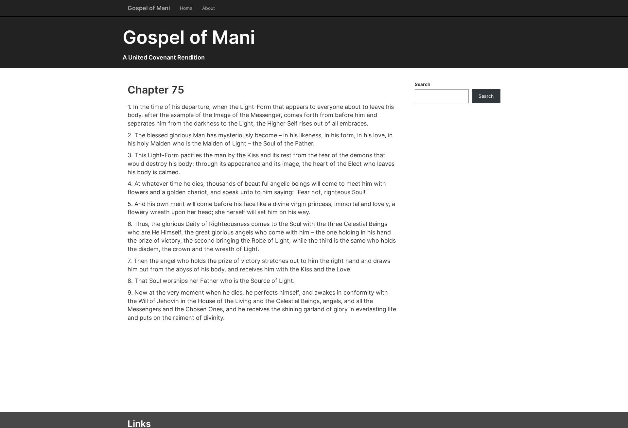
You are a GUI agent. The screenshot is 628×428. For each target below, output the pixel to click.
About (208, 8)
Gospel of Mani (149, 8)
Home (186, 8)
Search (422, 84)
